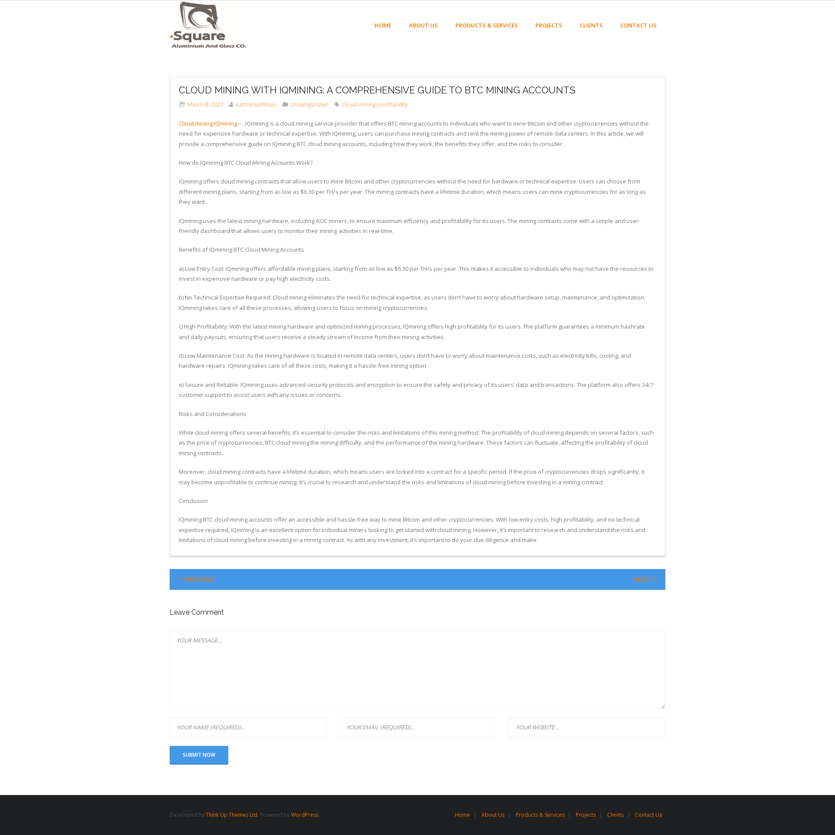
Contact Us (648, 814)
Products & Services (540, 814)
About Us (492, 814)
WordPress (304, 814)
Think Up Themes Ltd (231, 814)
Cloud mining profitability (374, 104)
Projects (586, 814)
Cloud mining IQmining (208, 123)
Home (462, 814)
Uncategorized (308, 104)
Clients (615, 814)
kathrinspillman (255, 104)
